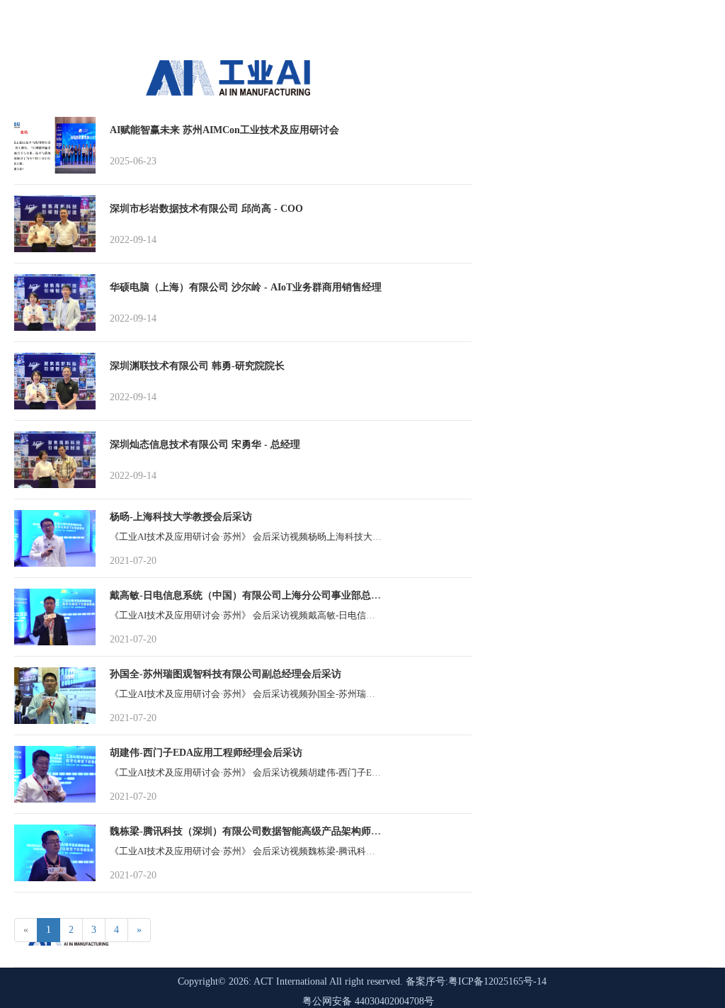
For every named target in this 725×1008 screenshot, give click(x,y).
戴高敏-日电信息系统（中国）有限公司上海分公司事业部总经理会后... (264, 595)
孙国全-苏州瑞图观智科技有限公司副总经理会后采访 (225, 674)
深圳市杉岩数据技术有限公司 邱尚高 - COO (206, 208)
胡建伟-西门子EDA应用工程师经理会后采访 (206, 752)
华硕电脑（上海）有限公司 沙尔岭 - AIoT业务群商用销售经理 (246, 287)
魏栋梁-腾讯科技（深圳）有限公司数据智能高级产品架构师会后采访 (260, 831)
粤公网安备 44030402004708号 (368, 1001)
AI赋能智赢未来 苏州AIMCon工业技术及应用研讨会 (224, 130)
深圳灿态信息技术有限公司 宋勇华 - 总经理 (205, 444)
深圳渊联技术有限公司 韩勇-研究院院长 (197, 366)
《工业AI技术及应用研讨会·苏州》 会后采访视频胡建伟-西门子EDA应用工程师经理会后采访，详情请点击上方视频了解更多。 (367, 772)
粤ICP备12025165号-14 (497, 981)
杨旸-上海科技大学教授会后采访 (181, 516)
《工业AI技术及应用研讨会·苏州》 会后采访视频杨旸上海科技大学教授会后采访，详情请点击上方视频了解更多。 (342, 536)
